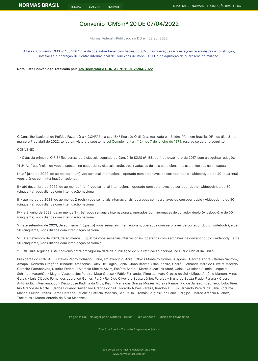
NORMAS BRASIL (39, 5)
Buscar (128, 316)
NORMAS (114, 6)
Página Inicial (77, 316)
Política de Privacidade (173, 316)
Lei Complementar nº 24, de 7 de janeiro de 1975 (143, 141)
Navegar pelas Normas (105, 316)
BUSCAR (94, 6)
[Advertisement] (129, 103)
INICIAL (76, 6)
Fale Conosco (146, 316)
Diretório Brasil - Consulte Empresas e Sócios (129, 329)
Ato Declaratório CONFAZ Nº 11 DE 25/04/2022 (115, 69)
